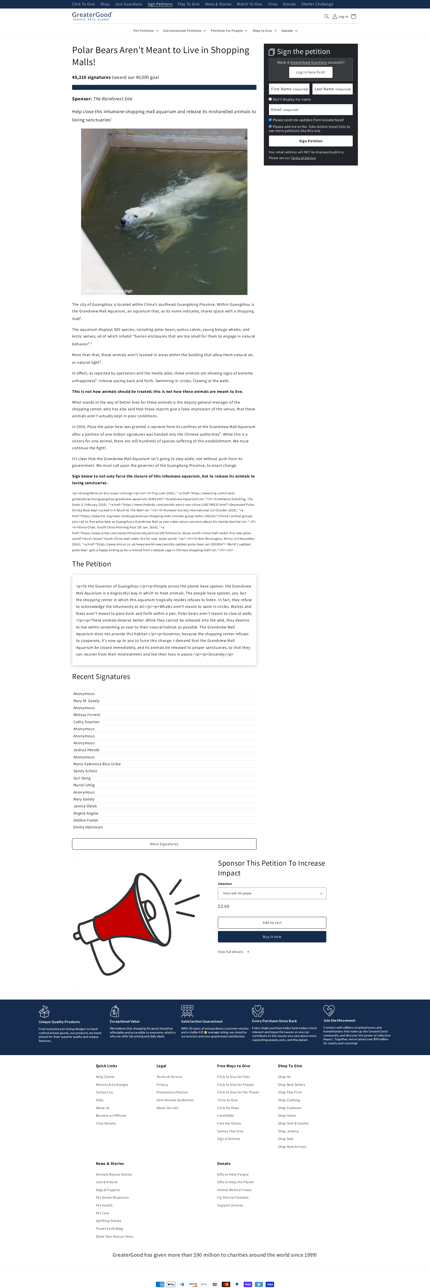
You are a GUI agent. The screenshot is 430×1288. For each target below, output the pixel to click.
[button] (326, 16)
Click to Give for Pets (233, 1076)
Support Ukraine (230, 1205)
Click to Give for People (235, 1084)
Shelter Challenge (317, 4)
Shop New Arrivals (292, 1146)
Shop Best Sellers (291, 1084)
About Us (103, 1107)
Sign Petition (310, 140)
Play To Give (189, 4)
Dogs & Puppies (108, 1189)
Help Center (105, 1076)
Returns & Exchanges (112, 1084)
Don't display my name (292, 99)
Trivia (272, 4)
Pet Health (104, 1205)
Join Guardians (128, 4)
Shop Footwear (290, 1107)
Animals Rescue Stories (114, 1174)
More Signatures (164, 843)
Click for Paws (228, 1107)
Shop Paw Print (290, 1092)
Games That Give (230, 1131)
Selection (225, 884)
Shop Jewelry (288, 1131)
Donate (289, 4)
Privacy (162, 1084)
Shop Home (287, 1115)
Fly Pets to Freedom (233, 1197)
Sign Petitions (160, 4)
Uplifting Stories (108, 1220)
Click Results (106, 1123)
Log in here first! (310, 72)
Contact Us (104, 1092)
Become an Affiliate (111, 1115)
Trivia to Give (227, 1100)
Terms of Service (303, 157)
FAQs (99, 1100)
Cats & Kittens (107, 1182)
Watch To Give (249, 4)
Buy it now (272, 936)
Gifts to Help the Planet (235, 1182)
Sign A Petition (228, 1138)
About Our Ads (167, 1107)
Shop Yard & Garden (293, 1123)
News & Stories (218, 4)
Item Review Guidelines (175, 1100)
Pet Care (102, 1213)
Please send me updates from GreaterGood (308, 119)
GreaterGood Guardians (308, 62)
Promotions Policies (172, 1092)
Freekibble (225, 1115)
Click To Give (83, 4)
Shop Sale (286, 1138)
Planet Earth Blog (109, 1228)
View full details (231, 951)
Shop (105, 4)
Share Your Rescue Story (114, 1236)
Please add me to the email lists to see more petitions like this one (309, 128)
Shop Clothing (289, 1100)
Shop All (284, 1076)
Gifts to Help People (233, 1174)
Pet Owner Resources (112, 1197)
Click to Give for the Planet (238, 1092)
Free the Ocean (229, 1123)
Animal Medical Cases (234, 1189)
